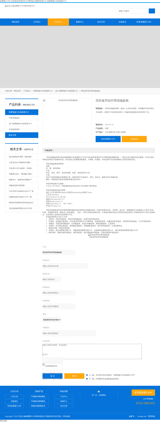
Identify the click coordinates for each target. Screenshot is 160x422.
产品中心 (58, 22)
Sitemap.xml (142, 416)
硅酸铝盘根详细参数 (17, 185)
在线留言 (122, 22)
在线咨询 (134, 139)
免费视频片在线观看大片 (42, 91)
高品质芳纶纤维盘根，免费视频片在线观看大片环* (115, 375)
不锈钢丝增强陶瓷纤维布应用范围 (39, 401)
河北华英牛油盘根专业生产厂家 (21, 191)
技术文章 (101, 22)
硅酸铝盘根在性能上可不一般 (20, 197)
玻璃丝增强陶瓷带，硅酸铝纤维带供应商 (39, 406)
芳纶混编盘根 (14, 118)
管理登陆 (151, 416)
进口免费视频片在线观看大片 (66, 91)
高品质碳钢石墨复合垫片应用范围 (22, 208)
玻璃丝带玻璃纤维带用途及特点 (21, 203)
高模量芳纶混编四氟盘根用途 (107, 379)
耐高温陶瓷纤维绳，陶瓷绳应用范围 (23, 157)
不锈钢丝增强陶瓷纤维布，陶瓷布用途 (39, 396)
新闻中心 (80, 22)
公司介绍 (14, 396)
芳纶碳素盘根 (14, 129)
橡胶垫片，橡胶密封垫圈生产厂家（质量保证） (23, 180)
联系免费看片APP (144, 22)
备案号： (132, 416)
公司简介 (37, 22)
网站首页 (15, 22)
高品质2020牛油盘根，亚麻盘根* (21, 168)
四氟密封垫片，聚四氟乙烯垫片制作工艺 (23, 174)
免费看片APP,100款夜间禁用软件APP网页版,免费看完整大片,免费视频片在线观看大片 (33, 1)
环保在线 (66, 416)
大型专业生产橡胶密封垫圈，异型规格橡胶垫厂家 (23, 162)
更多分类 (12, 135)
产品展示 (27, 91)
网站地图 (3, 421)
